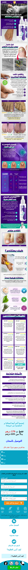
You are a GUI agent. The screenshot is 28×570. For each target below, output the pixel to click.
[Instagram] (17, 563)
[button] (14, 556)
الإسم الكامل (4, 478)
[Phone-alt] (22, 563)
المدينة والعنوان (5, 490)
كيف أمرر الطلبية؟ (18, 556)
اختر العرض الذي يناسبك (7, 496)
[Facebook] (6, 563)
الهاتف (2, 484)
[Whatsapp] (11, 563)
